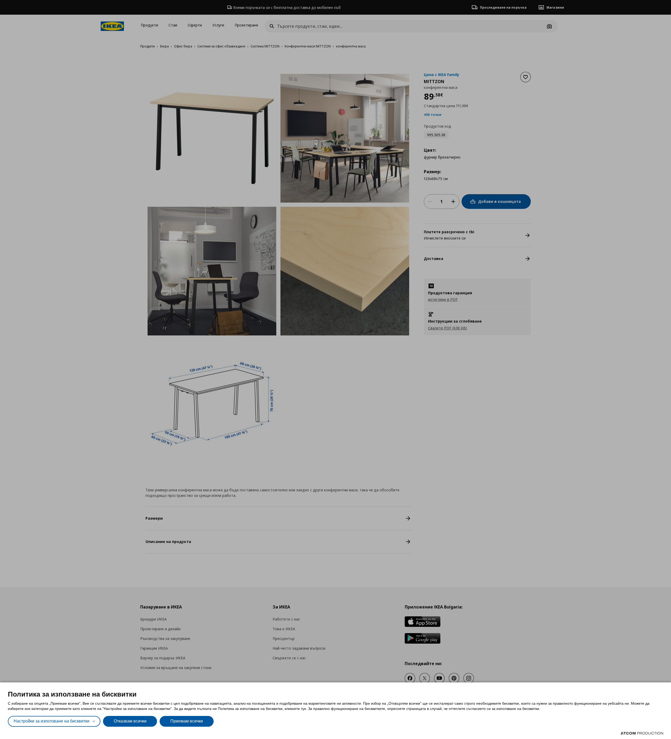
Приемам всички (186, 721)
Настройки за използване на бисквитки (51, 721)
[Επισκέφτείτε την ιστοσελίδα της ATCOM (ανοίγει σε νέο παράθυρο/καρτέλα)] (642, 733)
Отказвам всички (130, 721)
